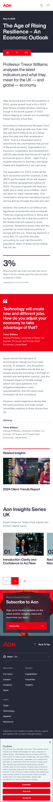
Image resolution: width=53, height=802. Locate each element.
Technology (9, 710)
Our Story (8, 674)
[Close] (50, 742)
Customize (26, 784)
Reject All (26, 791)
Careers (7, 679)
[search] (41, 5)
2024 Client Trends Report (21, 489)
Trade (5, 705)
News (5, 690)
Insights (29, 684)
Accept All (26, 798)
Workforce (8, 721)
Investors (7, 684)
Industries (30, 679)
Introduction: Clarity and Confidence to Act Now (19, 561)
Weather (7, 716)
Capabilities (31, 674)
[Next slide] (15, 581)
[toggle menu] (48, 5)
